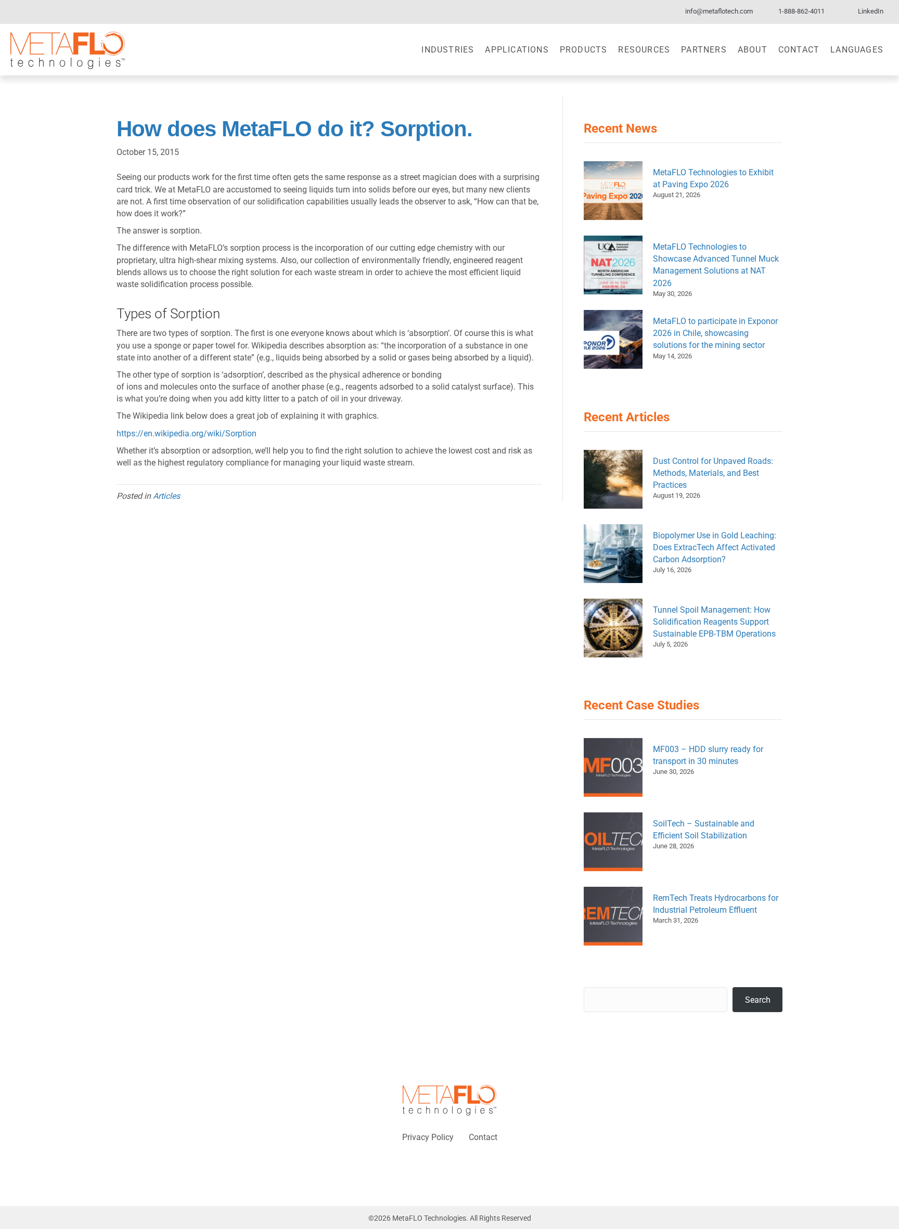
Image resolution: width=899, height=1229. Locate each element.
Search (757, 1000)
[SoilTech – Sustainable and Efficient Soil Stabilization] (613, 841)
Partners (704, 50)
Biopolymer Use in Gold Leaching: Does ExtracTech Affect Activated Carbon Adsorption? (714, 547)
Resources (644, 50)
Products (584, 50)
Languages (856, 50)
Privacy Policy (428, 1137)
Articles (166, 496)
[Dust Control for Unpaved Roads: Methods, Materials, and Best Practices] (613, 479)
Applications (516, 50)
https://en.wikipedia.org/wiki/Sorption (186, 433)
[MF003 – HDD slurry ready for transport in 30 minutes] (613, 767)
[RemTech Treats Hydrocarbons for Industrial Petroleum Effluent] (613, 916)
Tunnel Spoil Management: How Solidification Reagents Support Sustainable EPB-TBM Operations (714, 622)
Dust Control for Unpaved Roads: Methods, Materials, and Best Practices (713, 473)
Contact (798, 50)
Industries (447, 50)
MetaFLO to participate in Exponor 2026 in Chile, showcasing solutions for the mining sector (715, 333)
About (752, 50)
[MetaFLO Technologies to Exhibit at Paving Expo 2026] (613, 190)
